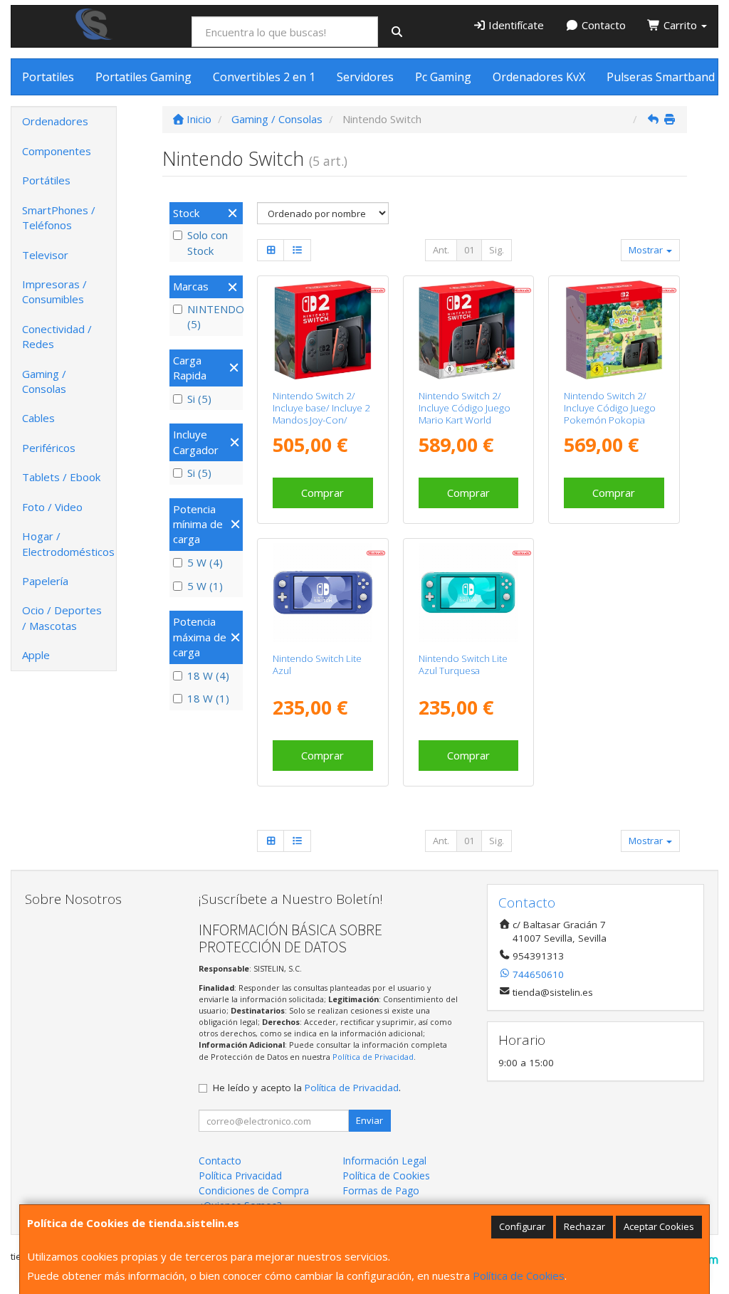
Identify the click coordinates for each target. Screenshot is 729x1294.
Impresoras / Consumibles (54, 291)
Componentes (56, 151)
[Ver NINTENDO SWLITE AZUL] (322, 592)
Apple (36, 655)
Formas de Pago (380, 1190)
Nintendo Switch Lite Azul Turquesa (463, 664)
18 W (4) (208, 675)
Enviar (369, 1120)
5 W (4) (205, 562)
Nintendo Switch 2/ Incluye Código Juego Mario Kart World (464, 408)
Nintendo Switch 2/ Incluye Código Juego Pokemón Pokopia (610, 408)
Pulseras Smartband (661, 77)
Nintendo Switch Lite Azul (317, 664)
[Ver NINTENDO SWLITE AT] (468, 592)
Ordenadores (55, 121)
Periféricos (48, 448)
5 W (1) (205, 586)
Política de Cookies (519, 1275)
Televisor (45, 255)
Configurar (522, 1226)
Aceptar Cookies (659, 1226)
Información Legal (384, 1160)
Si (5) (199, 398)
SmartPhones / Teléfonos (58, 217)
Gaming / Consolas (44, 381)
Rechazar (584, 1226)
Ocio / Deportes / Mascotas (62, 617)
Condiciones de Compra (254, 1190)
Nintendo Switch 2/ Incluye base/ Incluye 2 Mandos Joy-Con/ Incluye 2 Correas (321, 414)
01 (469, 249)
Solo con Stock (207, 242)
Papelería (45, 581)
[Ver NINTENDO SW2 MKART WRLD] (468, 329)
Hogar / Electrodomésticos (68, 543)
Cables (38, 418)
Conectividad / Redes (57, 336)
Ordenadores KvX (539, 77)
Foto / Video (52, 507)
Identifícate (515, 25)
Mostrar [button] (647, 249)
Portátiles (46, 180)
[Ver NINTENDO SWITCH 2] (322, 329)
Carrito (680, 25)
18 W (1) (208, 698)
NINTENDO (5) (213, 316)
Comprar (322, 492)
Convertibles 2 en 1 (264, 77)
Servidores (365, 77)
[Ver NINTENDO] (614, 329)
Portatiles (48, 77)
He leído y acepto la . (307, 1087)
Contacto (602, 25)
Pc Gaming (443, 77)
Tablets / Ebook (61, 477)
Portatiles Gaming (143, 77)
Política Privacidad (240, 1175)
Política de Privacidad (373, 1056)
